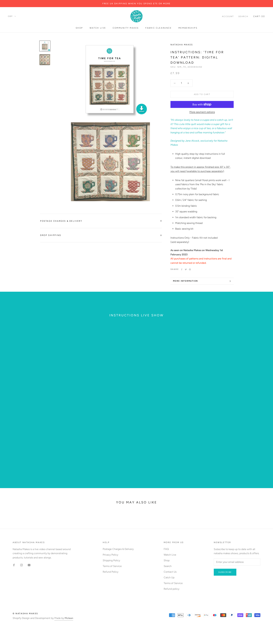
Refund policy (171, 588)
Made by (63, 618)
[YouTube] (29, 565)
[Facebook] (182, 269)
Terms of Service (112, 566)
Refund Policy (110, 571)
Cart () (259, 16)
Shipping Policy (111, 560)
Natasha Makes (181, 44)
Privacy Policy (110, 554)
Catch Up (169, 577)
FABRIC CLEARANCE (158, 28)
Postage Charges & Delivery (61, 221)
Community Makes (126, 28)
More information (185, 281)
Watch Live (98, 28)
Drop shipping (50, 235)
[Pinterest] (190, 269)
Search (243, 16)
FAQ (166, 549)
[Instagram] (21, 565)
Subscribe (225, 572)
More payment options (202, 111)
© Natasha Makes (25, 613)
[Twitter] (186, 269)
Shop (79, 28)
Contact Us (170, 571)
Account (228, 16)
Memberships (187, 28)
